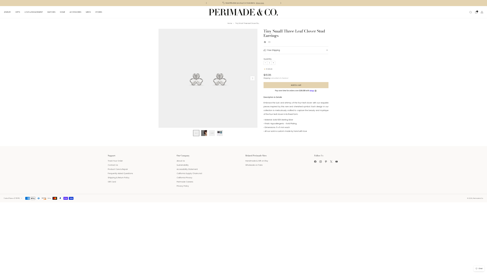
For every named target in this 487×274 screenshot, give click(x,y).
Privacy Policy (183, 186)
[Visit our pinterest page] (326, 161)
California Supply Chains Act (189, 173)
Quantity (268, 59)
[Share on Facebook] (265, 42)
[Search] (470, 12)
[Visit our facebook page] (315, 161)
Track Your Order (115, 161)
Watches (51, 12)
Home (62, 12)
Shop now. (260, 3)
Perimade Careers (185, 182)
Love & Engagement (34, 12)
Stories (98, 12)
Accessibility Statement (187, 169)
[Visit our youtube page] (336, 161)
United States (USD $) (12, 198)
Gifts (17, 12)
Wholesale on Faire (254, 165)
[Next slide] (252, 78)
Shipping (267, 78)
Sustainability (183, 165)
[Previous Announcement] (206, 3)
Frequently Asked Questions (120, 173)
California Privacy (184, 177)
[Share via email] (269, 42)
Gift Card (112, 182)
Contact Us (113, 165)
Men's (88, 12)
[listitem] (243, 3)
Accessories (75, 12)
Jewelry (7, 12)
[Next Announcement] (280, 3)
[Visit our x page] (331, 161)
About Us (181, 161)
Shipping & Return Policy (118, 177)
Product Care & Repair (118, 169)
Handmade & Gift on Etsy (256, 161)
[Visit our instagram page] (320, 161)
